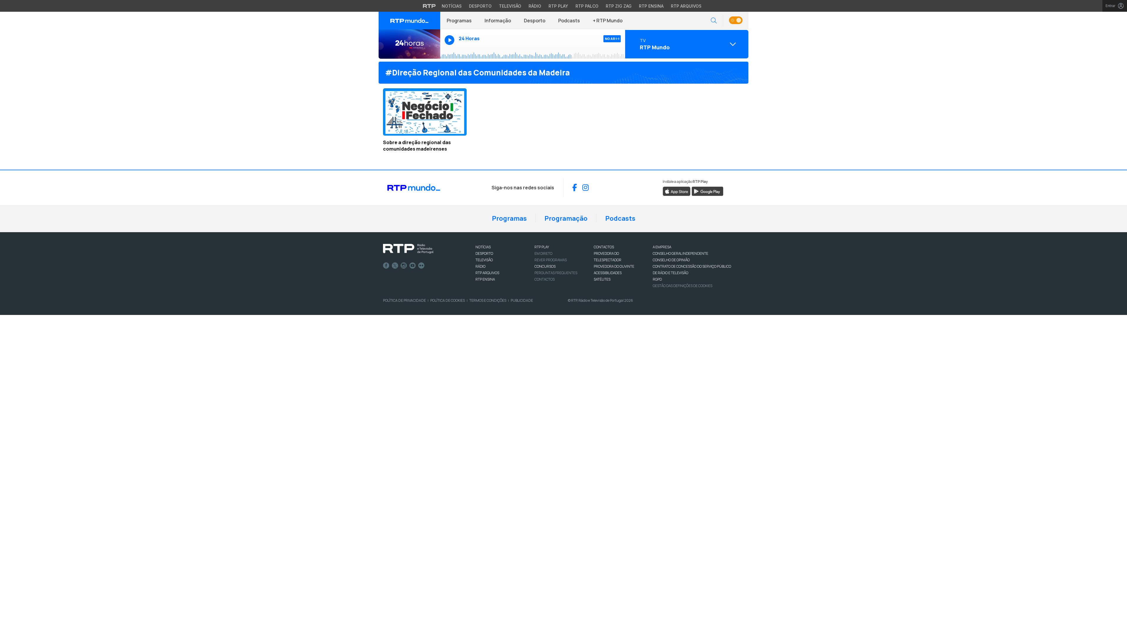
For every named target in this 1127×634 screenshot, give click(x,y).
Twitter (395, 265)
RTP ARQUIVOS (487, 272)
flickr (421, 265)
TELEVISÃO (484, 259)
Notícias (452, 6)
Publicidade (522, 300)
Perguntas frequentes (555, 272)
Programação (566, 218)
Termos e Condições (487, 300)
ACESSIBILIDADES (608, 272)
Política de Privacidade (404, 300)
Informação (498, 20)
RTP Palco (587, 6)
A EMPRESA (662, 247)
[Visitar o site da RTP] (429, 6)
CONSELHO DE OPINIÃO (671, 259)
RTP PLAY (541, 247)
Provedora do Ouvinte (614, 266)
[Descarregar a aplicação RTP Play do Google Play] (707, 191)
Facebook (386, 265)
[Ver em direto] (409, 44)
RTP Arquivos (686, 6)
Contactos (544, 279)
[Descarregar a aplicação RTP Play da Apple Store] (677, 191)
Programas (459, 20)
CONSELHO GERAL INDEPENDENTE (680, 253)
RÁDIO (480, 266)
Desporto (480, 6)
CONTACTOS (604, 247)
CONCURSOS (545, 266)
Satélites (602, 279)
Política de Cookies (447, 300)
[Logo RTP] (408, 249)
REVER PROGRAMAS (550, 259)
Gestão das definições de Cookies (682, 285)
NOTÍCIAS (483, 247)
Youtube (412, 265)
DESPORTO (484, 253)
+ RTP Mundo (607, 20)
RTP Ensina (651, 6)
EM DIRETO (543, 253)
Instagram (404, 265)
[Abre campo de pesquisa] (713, 20)
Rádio (535, 6)
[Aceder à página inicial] (409, 20)
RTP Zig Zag (619, 6)
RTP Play (558, 6)
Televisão (510, 6)
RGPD (657, 279)
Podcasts (569, 20)
